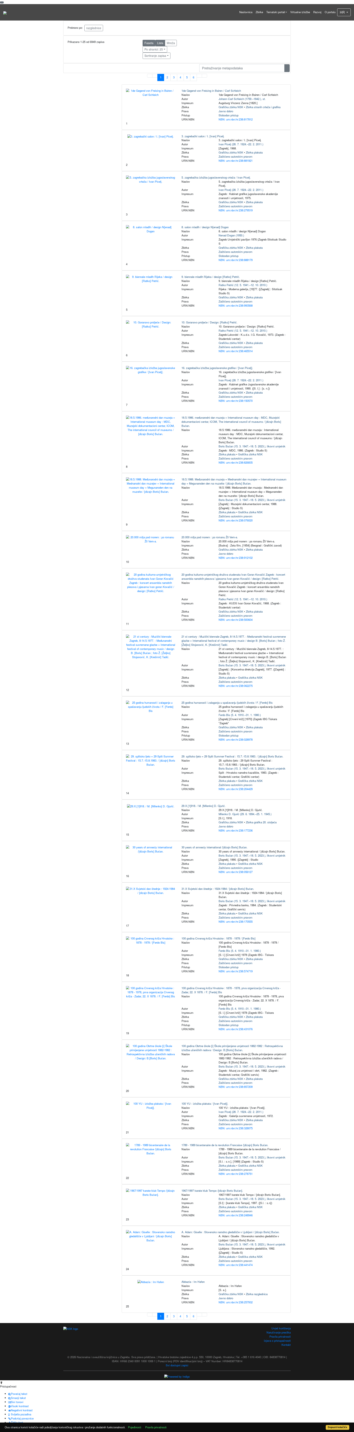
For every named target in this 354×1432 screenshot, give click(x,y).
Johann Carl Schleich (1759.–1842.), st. (242, 99)
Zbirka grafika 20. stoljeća (261, 822)
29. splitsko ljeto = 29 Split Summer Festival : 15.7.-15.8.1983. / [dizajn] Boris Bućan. (232, 756)
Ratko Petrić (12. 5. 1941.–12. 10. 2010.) (243, 285)
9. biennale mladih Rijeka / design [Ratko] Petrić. (211, 277)
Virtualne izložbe (300, 12)
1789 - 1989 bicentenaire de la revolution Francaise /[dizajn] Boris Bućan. (225, 1145)
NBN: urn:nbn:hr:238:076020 (236, 520)
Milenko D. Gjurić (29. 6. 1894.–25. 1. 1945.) (245, 814)
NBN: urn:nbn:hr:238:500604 (236, 620)
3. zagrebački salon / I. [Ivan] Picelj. (203, 136)
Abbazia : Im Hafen (193, 1282)
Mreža (171, 43)
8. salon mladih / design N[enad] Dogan (205, 227)
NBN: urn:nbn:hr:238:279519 (236, 210)
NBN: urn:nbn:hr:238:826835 (236, 462)
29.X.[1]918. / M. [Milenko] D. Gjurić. (204, 806)
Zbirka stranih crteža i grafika (263, 107)
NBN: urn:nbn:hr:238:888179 (236, 260)
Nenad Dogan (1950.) (231, 235)
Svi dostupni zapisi (177, 1365)
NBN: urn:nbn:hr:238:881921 (236, 161)
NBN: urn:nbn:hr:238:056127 (236, 872)
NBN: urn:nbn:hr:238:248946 (236, 1215)
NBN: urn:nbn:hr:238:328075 (236, 1128)
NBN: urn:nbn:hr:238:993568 (236, 305)
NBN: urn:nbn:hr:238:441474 (236, 1265)
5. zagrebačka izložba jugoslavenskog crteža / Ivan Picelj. (216, 177)
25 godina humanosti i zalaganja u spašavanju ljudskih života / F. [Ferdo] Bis (227, 703)
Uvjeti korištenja (281, 1328)
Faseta (148, 43)
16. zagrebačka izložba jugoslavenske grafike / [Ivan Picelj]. (217, 368)
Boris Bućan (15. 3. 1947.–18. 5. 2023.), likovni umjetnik (252, 446)
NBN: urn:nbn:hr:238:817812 (236, 119)
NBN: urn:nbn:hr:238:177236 (236, 830)
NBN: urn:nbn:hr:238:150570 (236, 401)
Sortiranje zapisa (155, 56)
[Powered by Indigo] (177, 1376)
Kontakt (286, 1345)
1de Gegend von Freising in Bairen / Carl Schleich (211, 91)
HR (343, 12)
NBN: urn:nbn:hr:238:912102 (236, 558)
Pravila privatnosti (280, 1336)
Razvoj (317, 12)
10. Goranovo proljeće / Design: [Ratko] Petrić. (209, 322)
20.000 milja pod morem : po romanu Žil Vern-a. (210, 537)
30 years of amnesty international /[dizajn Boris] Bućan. (214, 847)
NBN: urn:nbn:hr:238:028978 (236, 739)
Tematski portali (275, 12)
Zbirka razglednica (257, 1294)
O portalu (330, 12)
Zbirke (259, 12)
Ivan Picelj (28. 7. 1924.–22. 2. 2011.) (241, 144)
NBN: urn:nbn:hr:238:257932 (236, 1302)
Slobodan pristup (228, 115)
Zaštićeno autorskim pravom (235, 156)
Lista (160, 43)
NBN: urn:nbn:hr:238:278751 (236, 1174)
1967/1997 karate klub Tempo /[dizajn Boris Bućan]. (212, 1191)
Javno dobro (226, 111)
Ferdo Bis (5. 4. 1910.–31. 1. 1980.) (240, 715)
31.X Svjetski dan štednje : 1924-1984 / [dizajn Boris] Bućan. (218, 889)
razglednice (93, 28)
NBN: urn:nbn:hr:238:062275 (236, 686)
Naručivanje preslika (279, 1332)
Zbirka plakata (254, 152)
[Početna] (5, 12)
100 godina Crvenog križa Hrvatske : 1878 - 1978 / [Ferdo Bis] (218, 938)
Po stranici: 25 (153, 49)
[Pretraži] (287, 68)
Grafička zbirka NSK (231, 107)
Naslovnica (245, 12)
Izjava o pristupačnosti (277, 1341)
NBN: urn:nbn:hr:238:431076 (236, 1029)
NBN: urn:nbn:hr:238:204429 (236, 789)
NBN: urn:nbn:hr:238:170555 (236, 921)
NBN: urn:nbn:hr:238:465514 (236, 351)
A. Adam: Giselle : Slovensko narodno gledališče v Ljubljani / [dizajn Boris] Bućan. (231, 1232)
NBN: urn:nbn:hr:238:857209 (236, 1087)
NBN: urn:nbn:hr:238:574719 (236, 971)
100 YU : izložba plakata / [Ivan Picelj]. (205, 1104)
